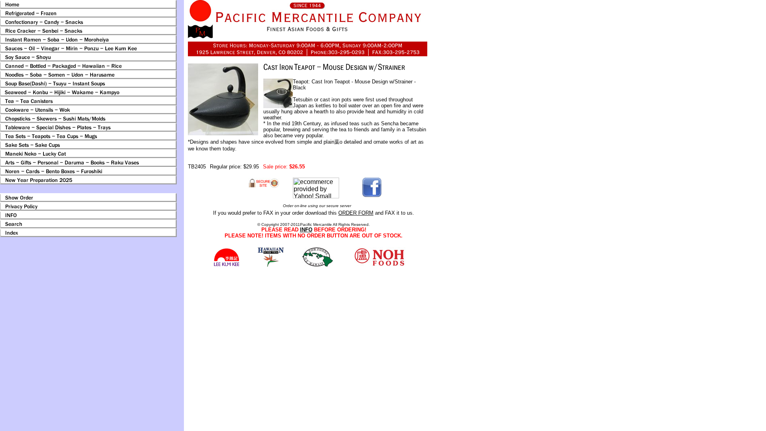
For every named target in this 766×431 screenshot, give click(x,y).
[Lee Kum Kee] (226, 265)
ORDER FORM (355, 213)
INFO (306, 230)
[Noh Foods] (270, 264)
